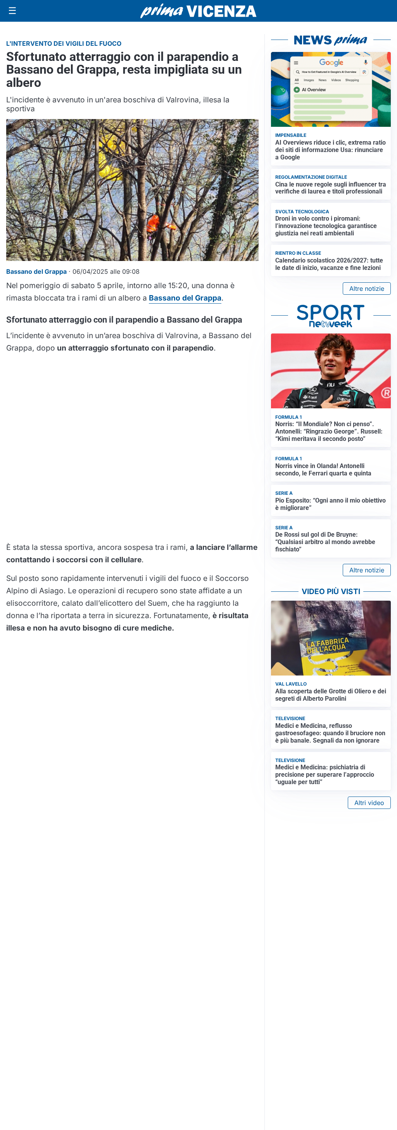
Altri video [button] (369, 803)
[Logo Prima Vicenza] (198, 10)
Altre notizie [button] (366, 288)
